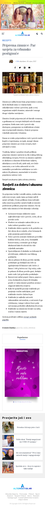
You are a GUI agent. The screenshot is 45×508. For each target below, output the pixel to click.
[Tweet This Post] (20, 68)
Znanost (10, 496)
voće (25, 328)
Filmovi (31, 494)
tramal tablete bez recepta (28, 498)
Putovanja (23, 494)
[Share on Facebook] (15, 68)
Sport (37, 494)
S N (17, 61)
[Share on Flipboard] (24, 68)
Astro (29, 496)
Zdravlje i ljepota (11, 494)
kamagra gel (12, 498)
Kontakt (36, 496)
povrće (19, 328)
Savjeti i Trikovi (20, 496)
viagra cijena (23, 499)
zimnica (31, 328)
